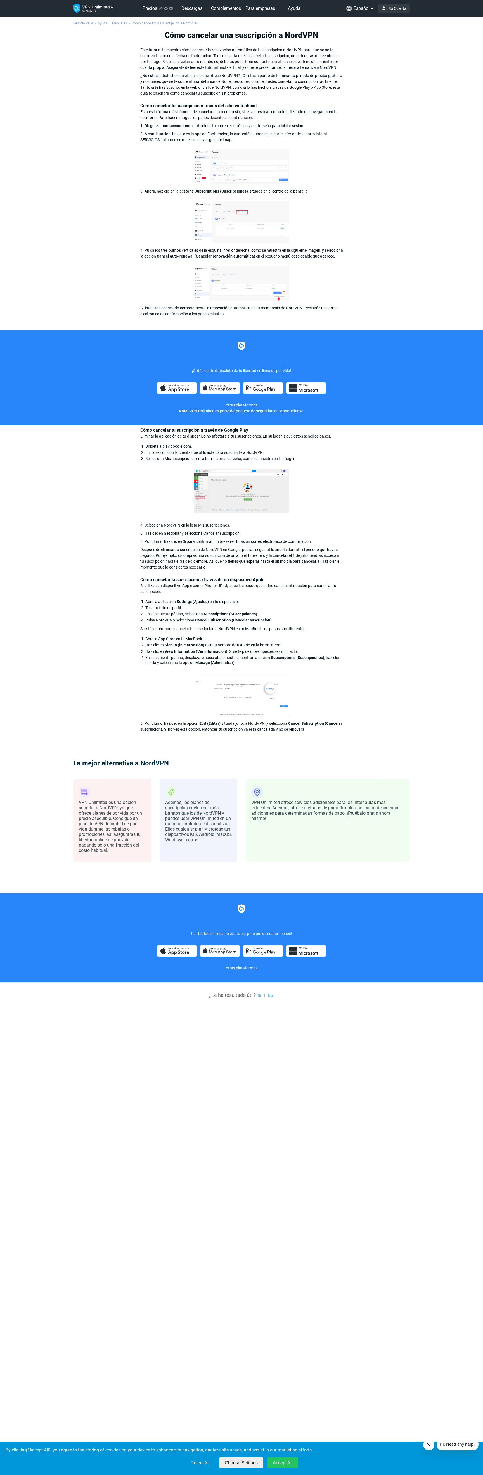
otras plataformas (241, 405)
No (270, 995)
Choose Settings (241, 1462)
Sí (259, 995)
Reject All (200, 1462)
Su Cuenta (397, 8)
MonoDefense (291, 411)
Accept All (283, 1462)
